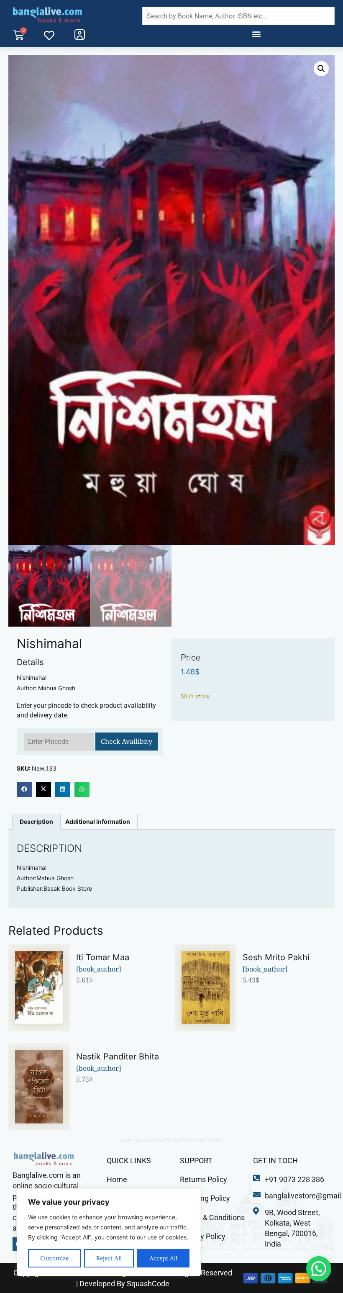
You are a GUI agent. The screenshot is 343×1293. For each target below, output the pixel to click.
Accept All (163, 1258)
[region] (109, 1232)
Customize (54, 1258)
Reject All (109, 1258)
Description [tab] (36, 821)
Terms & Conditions (212, 1217)
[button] (256, 34)
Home (117, 1179)
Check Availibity (126, 741)
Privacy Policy (202, 1236)
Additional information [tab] (97, 821)
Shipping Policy (205, 1198)
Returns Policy (203, 1179)
